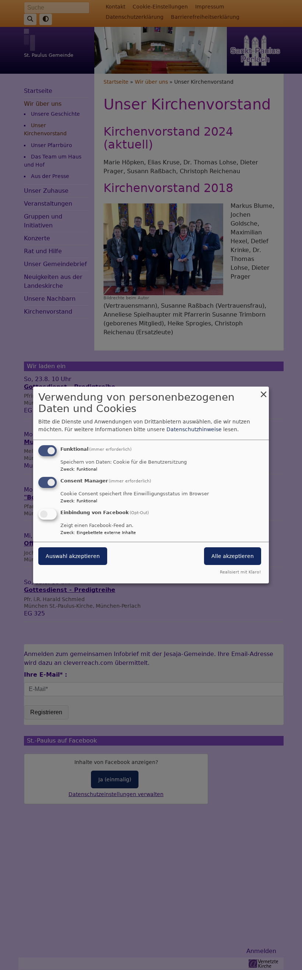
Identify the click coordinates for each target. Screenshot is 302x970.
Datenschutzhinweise (194, 429)
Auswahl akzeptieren (73, 556)
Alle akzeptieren (232, 556)
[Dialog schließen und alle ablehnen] (263, 391)
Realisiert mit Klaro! (240, 572)
